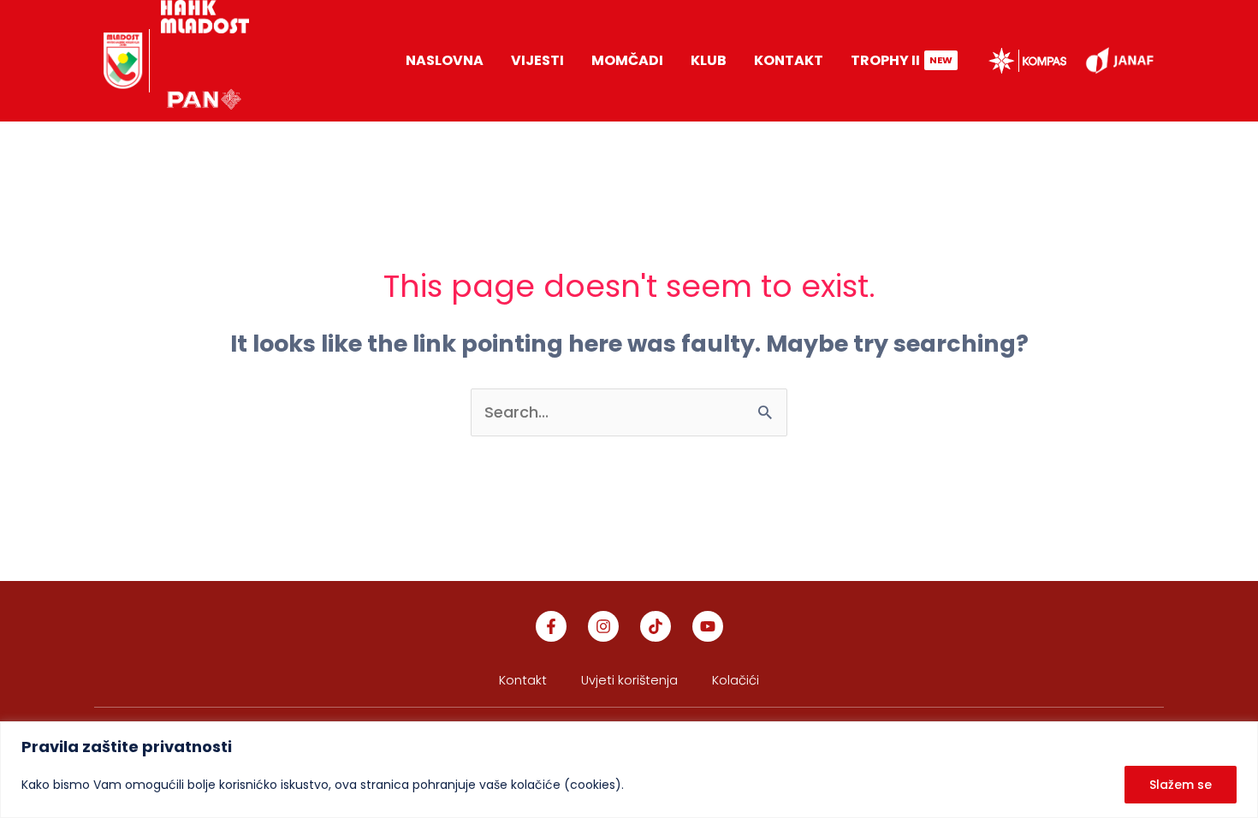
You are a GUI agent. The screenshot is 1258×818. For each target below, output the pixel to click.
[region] (629, 769)
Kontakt (523, 680)
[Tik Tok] (655, 626)
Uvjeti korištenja (631, 680)
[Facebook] (551, 626)
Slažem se (1180, 784)
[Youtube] (707, 626)
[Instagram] (603, 626)
